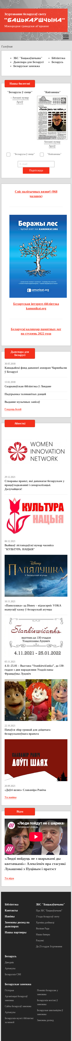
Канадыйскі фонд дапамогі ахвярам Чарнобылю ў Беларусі (36, 369)
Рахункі (40, 940)
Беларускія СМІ (13, 974)
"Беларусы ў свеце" (24, 154)
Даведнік (9, 962)
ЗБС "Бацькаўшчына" (27, 58)
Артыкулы (10, 968)
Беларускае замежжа (26, 66)
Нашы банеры (43, 934)
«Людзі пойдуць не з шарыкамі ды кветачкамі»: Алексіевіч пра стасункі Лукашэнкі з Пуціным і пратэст (35, 864)
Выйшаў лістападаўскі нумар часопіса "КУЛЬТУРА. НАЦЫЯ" (29, 547)
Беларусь (57, 62)
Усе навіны (10, 797)
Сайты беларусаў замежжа (18, 1006)
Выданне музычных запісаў (22, 401)
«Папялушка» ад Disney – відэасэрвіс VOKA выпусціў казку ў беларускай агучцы (33, 607)
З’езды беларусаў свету (47, 916)
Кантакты (11, 910)
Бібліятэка (58, 58)
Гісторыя (9, 990)
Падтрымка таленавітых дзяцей (25, 394)
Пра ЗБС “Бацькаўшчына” (49, 910)
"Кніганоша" (54, 154)
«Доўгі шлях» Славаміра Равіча (25, 790)
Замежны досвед (45, 1020)
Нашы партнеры (15, 932)
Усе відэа (9, 878)
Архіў (19, 101)
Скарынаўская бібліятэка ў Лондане (28, 386)
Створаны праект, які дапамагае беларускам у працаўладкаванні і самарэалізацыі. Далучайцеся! (34, 485)
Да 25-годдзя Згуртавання (49, 946)
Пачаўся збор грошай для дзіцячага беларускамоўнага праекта (27, 731)
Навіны (10, 916)
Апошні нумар (20, 97)
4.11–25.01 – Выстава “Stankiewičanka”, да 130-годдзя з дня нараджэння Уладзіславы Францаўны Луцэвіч (34, 669)
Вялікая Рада (42, 928)
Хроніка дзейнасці (45, 922)
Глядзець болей (13, 409)
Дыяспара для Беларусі (28, 62)
